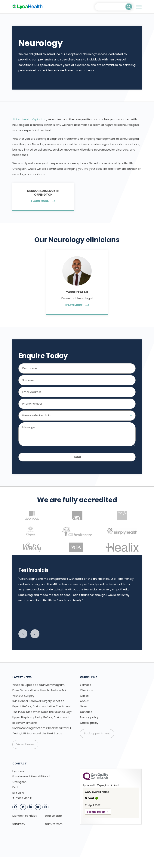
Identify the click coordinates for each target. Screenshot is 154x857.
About (84, 701)
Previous (22, 633)
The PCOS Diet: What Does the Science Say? (42, 712)
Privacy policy (89, 717)
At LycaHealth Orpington (29, 119)
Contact (86, 712)
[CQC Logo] (95, 779)
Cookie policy (89, 723)
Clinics (84, 696)
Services (85, 685)
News (83, 706)
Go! (129, 7)
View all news (25, 744)
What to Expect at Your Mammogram (38, 685)
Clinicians (86, 690)
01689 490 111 (24, 798)
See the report (96, 811)
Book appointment (97, 733)
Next (34, 633)
